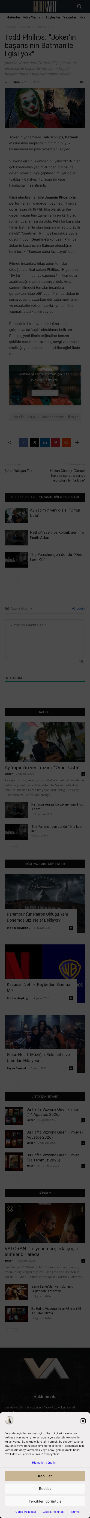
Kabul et (45, 1476)
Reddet (45, 1488)
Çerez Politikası (25, 1511)
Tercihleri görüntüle (45, 1501)
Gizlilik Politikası (53, 1511)
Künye (75, 1511)
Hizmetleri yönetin (44, 1462)
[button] (83, 1421)
